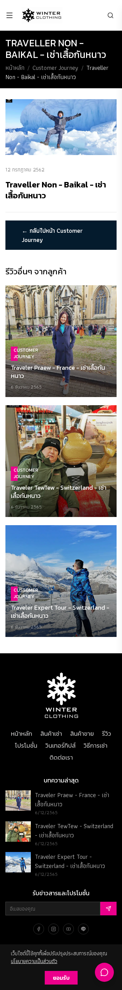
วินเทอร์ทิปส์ (60, 745)
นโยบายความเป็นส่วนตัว (34, 961)
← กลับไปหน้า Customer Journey (52, 235)
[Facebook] (38, 929)
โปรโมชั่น (26, 745)
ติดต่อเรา (61, 757)
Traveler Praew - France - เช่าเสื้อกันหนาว (72, 799)
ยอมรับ (61, 978)
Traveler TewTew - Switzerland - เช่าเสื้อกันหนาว (74, 830)
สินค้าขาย (82, 733)
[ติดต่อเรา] (104, 972)
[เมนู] (9, 15)
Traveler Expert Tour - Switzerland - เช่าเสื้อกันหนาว (70, 861)
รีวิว (106, 733)
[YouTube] (68, 929)
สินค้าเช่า (51, 733)
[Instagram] (53, 929)
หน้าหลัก (14, 68)
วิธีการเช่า (95, 745)
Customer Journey (55, 68)
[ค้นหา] (110, 15)
